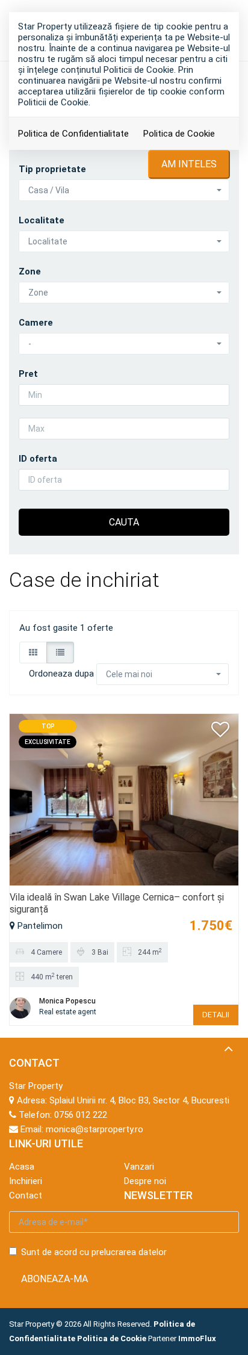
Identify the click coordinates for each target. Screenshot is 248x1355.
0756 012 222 (80, 1114)
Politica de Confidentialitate (73, 133)
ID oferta (38, 458)
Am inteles (189, 164)
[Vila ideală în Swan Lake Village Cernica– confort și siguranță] (124, 798)
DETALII (215, 1014)
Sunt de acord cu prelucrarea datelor (94, 1252)
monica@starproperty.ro (94, 1129)
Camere (36, 322)
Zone (30, 271)
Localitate (41, 220)
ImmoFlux (197, 1338)
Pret (28, 373)
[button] (124, 190)
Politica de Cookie (179, 133)
